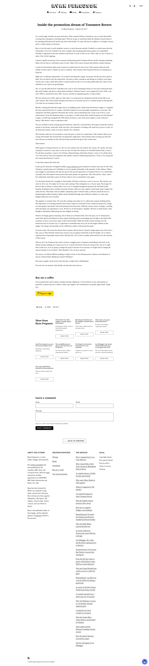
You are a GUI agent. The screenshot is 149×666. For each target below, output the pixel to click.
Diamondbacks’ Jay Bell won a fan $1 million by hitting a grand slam (86, 580)
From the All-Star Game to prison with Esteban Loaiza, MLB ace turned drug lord (85, 561)
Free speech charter (106, 460)
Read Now (65, 336)
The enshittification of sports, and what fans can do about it (63, 345)
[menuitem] (51, 12)
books (33, 513)
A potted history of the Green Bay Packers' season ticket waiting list (86, 552)
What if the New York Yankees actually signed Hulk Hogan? (63, 321)
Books (54, 461)
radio (48, 472)
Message (39, 411)
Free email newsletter (60, 474)
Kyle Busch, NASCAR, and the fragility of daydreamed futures (84, 321)
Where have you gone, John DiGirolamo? (102, 320)
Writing (55, 457)
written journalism (36, 465)
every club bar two (73, 167)
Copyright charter (105, 457)
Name (38, 402)
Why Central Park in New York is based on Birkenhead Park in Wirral (86, 466)
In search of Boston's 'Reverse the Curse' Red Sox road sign (85, 533)
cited (46, 496)
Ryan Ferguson (37, 662)
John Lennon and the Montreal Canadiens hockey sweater (85, 629)
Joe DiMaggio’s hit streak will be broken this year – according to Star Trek (103, 345)
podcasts (38, 515)
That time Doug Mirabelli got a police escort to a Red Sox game (86, 570)
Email (78, 402)
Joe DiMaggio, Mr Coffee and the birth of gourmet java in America (86, 542)
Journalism (56, 466)
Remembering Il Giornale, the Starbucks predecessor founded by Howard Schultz (85, 516)
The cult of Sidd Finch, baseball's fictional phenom (45, 367)
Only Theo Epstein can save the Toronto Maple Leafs (45, 345)
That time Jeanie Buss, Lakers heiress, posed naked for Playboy (85, 619)
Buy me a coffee (58, 470)
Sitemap (102, 469)
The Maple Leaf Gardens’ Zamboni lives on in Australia (83, 345)
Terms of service (105, 466)
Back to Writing (75, 441)
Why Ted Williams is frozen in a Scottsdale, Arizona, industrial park (86, 603)
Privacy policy (104, 463)
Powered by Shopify (48, 662)
